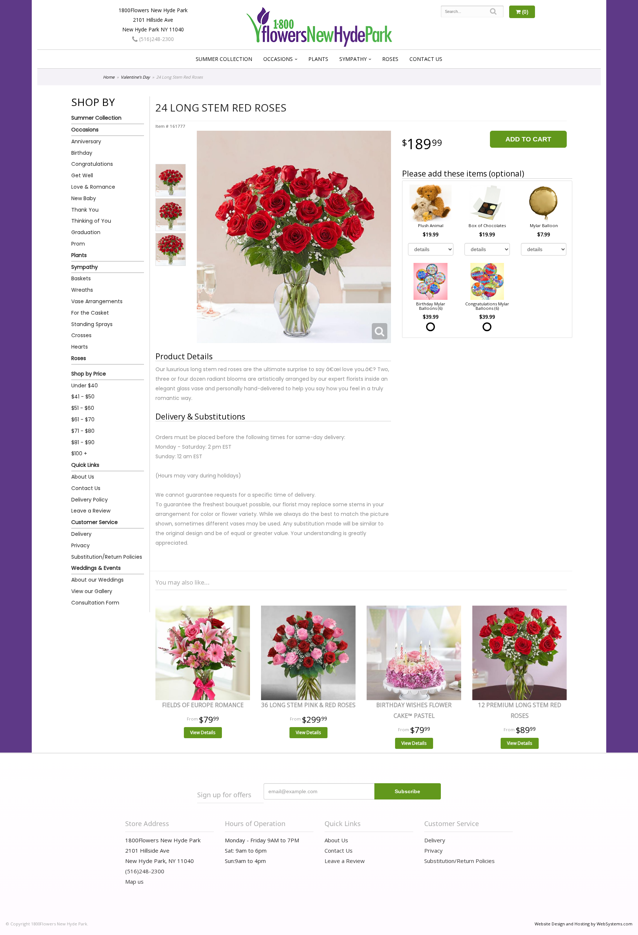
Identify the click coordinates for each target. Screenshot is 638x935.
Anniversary (86, 141)
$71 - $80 (83, 431)
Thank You (85, 209)
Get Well (82, 175)
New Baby (83, 198)
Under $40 (84, 385)
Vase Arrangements (97, 301)
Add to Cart (528, 139)
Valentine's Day (135, 77)
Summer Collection (224, 58)
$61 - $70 (83, 419)
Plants (318, 58)
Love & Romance (93, 187)
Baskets (81, 278)
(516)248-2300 (156, 38)
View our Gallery (91, 591)
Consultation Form (95, 602)
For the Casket (90, 312)
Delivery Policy (89, 499)
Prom (78, 243)
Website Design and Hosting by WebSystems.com (583, 924)
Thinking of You (91, 221)
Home (108, 77)
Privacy (80, 545)
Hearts (79, 346)
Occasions (278, 58)
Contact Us (425, 58)
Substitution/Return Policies (106, 557)
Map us (134, 881)
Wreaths (82, 290)
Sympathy (353, 58)
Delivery (81, 534)
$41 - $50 (83, 396)
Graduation (85, 232)
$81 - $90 (83, 442)
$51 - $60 (82, 408)
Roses (390, 58)
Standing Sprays (92, 324)
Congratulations (92, 164)
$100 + (79, 453)
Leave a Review (90, 510)
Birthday (81, 153)
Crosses (81, 335)
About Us (82, 476)
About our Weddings (97, 579)
